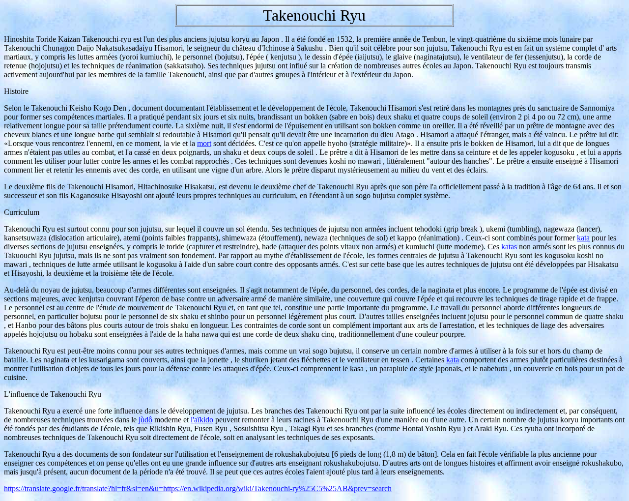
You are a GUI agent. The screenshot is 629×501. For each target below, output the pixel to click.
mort (204, 143)
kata (583, 238)
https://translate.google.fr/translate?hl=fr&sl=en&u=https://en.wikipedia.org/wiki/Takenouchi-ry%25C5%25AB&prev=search (198, 488)
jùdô (145, 419)
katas (509, 246)
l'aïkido (202, 419)
